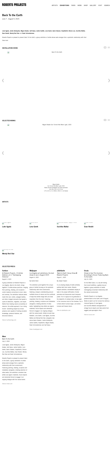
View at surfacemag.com (9, 320)
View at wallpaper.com (36, 329)
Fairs (73, 5)
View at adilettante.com (63, 310)
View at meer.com (7, 383)
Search (107, 5)
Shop (86, 5)
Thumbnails (109, 47)
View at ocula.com (89, 314)
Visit (100, 5)
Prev (3, 80)
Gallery (93, 5)
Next (109, 80)
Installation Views (105, 47)
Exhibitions (64, 5)
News (80, 5)
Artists (55, 5)
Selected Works (105, 120)
